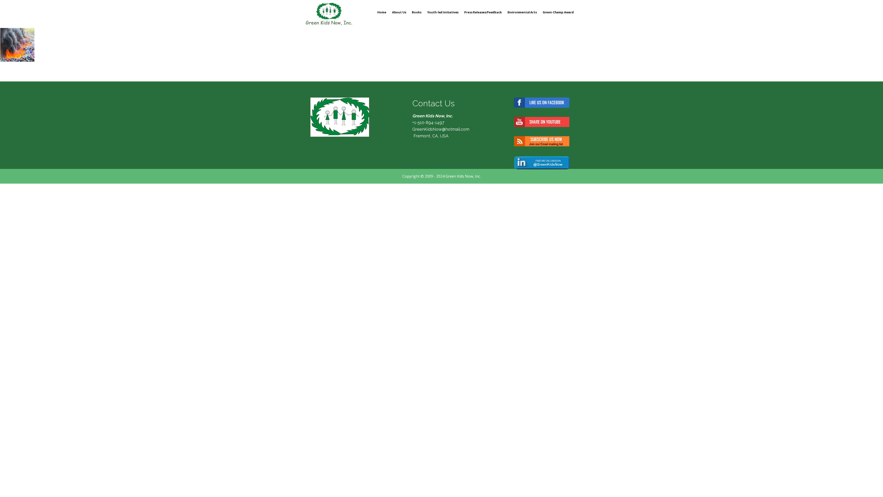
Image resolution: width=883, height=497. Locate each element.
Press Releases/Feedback (483, 12)
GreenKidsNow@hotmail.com (440, 129)
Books (416, 12)
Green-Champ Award (558, 12)
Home (381, 12)
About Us (399, 12)
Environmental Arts (522, 12)
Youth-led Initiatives (443, 12)
